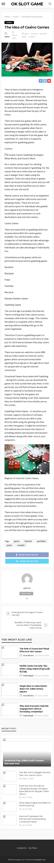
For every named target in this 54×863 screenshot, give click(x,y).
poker (24, 36)
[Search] (49, 4)
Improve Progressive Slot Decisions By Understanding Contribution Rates (32, 819)
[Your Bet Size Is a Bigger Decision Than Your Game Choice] (10, 776)
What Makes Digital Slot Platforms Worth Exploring (35, 804)
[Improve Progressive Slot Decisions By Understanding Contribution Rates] (10, 820)
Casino (9, 22)
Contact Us (22, 848)
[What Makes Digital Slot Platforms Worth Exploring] (10, 806)
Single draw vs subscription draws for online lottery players (33, 689)
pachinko (43, 34)
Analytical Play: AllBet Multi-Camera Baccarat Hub (24, 762)
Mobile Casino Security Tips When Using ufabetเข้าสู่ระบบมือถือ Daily (35, 669)
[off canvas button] (3, 4)
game (27, 34)
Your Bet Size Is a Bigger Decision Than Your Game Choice (35, 773)
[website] (27, 598)
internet (34, 34)
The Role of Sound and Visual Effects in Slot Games (34, 650)
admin (6, 36)
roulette (32, 36)
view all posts (26, 593)
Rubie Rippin (28, 675)
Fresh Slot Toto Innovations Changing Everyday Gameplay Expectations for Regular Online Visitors (34, 790)
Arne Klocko (28, 655)
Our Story (32, 848)
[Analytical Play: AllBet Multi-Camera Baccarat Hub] (27, 752)
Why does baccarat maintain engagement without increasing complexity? (34, 709)
